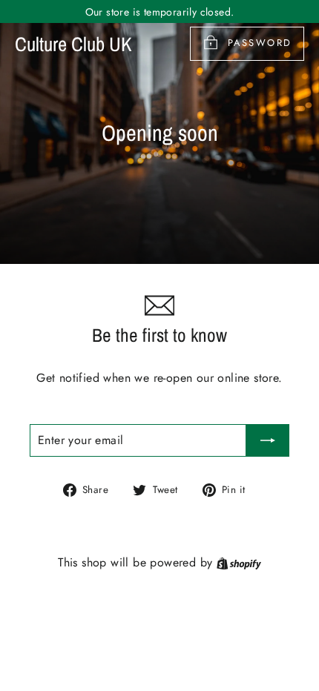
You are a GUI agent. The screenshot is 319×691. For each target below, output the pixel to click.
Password (260, 43)
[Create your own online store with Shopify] (239, 562)
